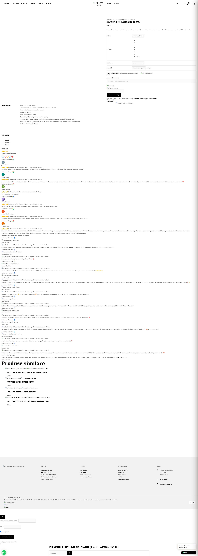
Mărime (109, 36)
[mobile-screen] (157, 480)
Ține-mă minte (5, 532)
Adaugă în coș (114, 95)
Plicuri (48, 4)
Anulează (148, 68)
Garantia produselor (46, 470)
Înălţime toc (110, 63)
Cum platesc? (83, 472)
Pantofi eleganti (118, 19)
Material (109, 68)
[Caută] (69, 553)
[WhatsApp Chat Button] (4, 552)
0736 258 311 (110, 101)
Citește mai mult (122, 357)
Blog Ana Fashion (123, 470)
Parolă (1, 527)
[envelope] (157, 484)
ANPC (120, 477)
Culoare (109, 49)
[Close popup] (2, 517)
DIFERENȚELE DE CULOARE (113, 73)
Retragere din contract (47, 479)
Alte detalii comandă (113, 78)
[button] (10, 4)
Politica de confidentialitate (48, 475)
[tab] (100, 140)
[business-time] (157, 470)
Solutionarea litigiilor (123, 479)
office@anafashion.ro (166, 484)
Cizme (41, 4)
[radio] (165, 40)
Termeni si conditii (46, 472)
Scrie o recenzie (6, 360)
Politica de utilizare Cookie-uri (49, 477)
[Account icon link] (194, 4)
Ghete (33, 4)
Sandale (24, 4)
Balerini (16, 4)
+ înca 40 (138, 56)
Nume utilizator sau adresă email (9, 521)
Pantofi (6, 4)
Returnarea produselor (86, 477)
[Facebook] (190, 502)
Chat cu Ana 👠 (189, 552)
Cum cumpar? (83, 470)
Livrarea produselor (85, 475)
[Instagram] (194, 502)
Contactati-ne (121, 475)
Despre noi (121, 472)
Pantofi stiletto (129, 19)
